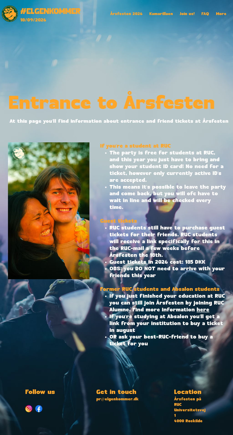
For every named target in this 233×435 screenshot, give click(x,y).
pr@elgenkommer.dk (117, 399)
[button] (126, 14)
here (203, 310)
